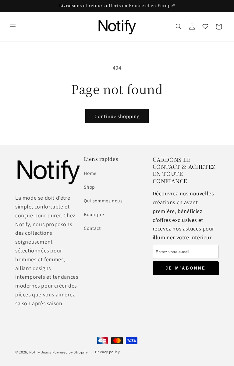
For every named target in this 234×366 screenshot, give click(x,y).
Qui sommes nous (103, 200)
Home (90, 173)
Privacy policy (107, 351)
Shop (89, 187)
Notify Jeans (40, 352)
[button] (13, 26)
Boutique (94, 214)
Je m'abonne (185, 268)
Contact (92, 228)
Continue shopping (117, 116)
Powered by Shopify (70, 352)
